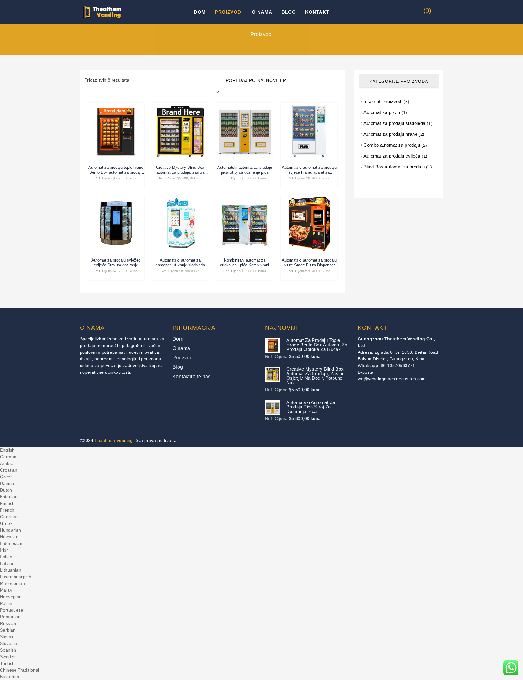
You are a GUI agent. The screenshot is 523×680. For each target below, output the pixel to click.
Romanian (10, 616)
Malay (6, 590)
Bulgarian (9, 676)
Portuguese (11, 610)
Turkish (7, 663)
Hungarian (10, 530)
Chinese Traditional (19, 670)
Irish (4, 550)
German (8, 456)
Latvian (7, 563)
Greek (6, 523)
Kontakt (317, 12)
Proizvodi (229, 12)
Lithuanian (10, 570)
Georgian (9, 516)
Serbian (8, 630)
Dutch (6, 490)
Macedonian (12, 583)
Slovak (6, 636)
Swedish (8, 656)
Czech (6, 476)
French (7, 510)
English (7, 450)
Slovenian (10, 643)
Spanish (8, 650)
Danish (7, 483)
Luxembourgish (15, 576)
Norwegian (11, 596)
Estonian (9, 496)
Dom (200, 12)
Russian (8, 623)
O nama (262, 12)
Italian (6, 556)
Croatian (8, 470)
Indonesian (11, 543)
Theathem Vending (113, 440)
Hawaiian (9, 536)
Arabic (6, 463)
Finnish (7, 503)
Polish (6, 603)
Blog (288, 12)
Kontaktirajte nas (192, 376)
